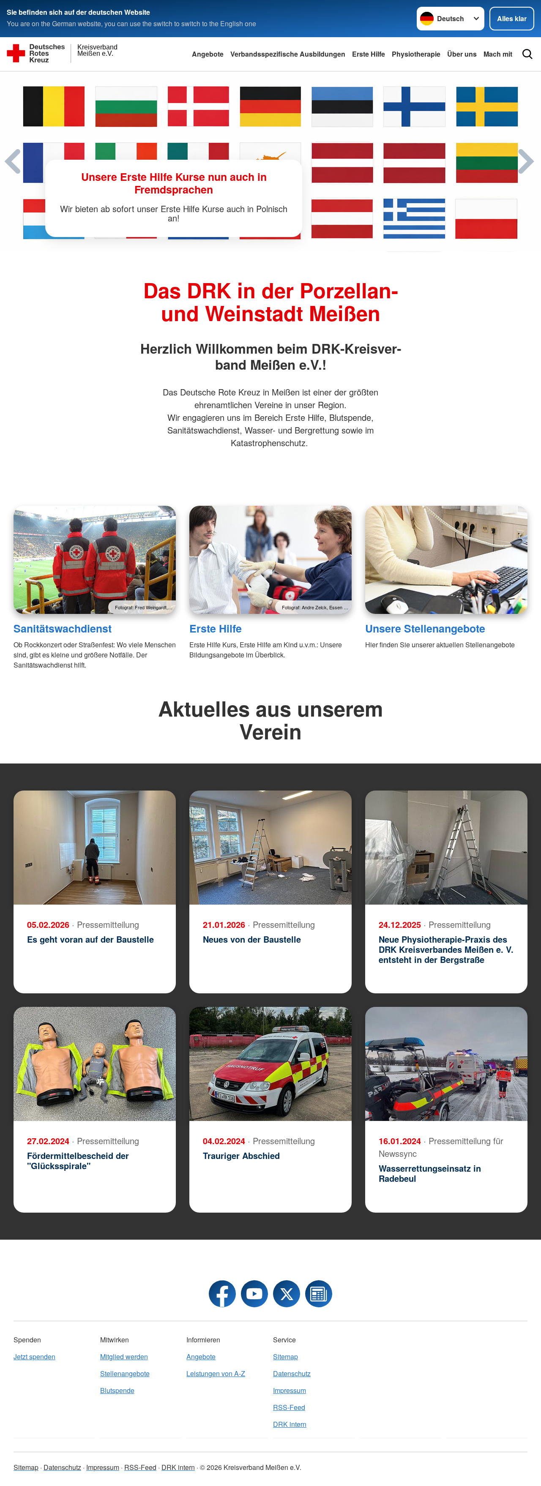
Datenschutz (292, 1373)
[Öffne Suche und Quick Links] (527, 54)
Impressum (289, 1390)
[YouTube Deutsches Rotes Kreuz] (254, 1293)
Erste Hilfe (368, 54)
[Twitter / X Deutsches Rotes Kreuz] (286, 1293)
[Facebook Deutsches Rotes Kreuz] (222, 1293)
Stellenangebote (125, 1373)
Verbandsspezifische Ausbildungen (287, 54)
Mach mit (498, 54)
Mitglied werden (124, 1356)
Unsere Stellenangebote (425, 628)
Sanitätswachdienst (63, 628)
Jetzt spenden (34, 1356)
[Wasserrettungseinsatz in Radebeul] (446, 1064)
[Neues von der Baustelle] (270, 848)
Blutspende (117, 1390)
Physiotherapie (416, 54)
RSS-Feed (289, 1407)
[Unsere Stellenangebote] (446, 560)
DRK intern (289, 1424)
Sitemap (285, 1356)
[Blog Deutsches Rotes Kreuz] (318, 1293)
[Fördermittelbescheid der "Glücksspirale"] (95, 1064)
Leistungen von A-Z (215, 1373)
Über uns (462, 54)
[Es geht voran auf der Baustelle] (95, 848)
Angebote (208, 54)
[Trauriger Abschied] (270, 1064)
